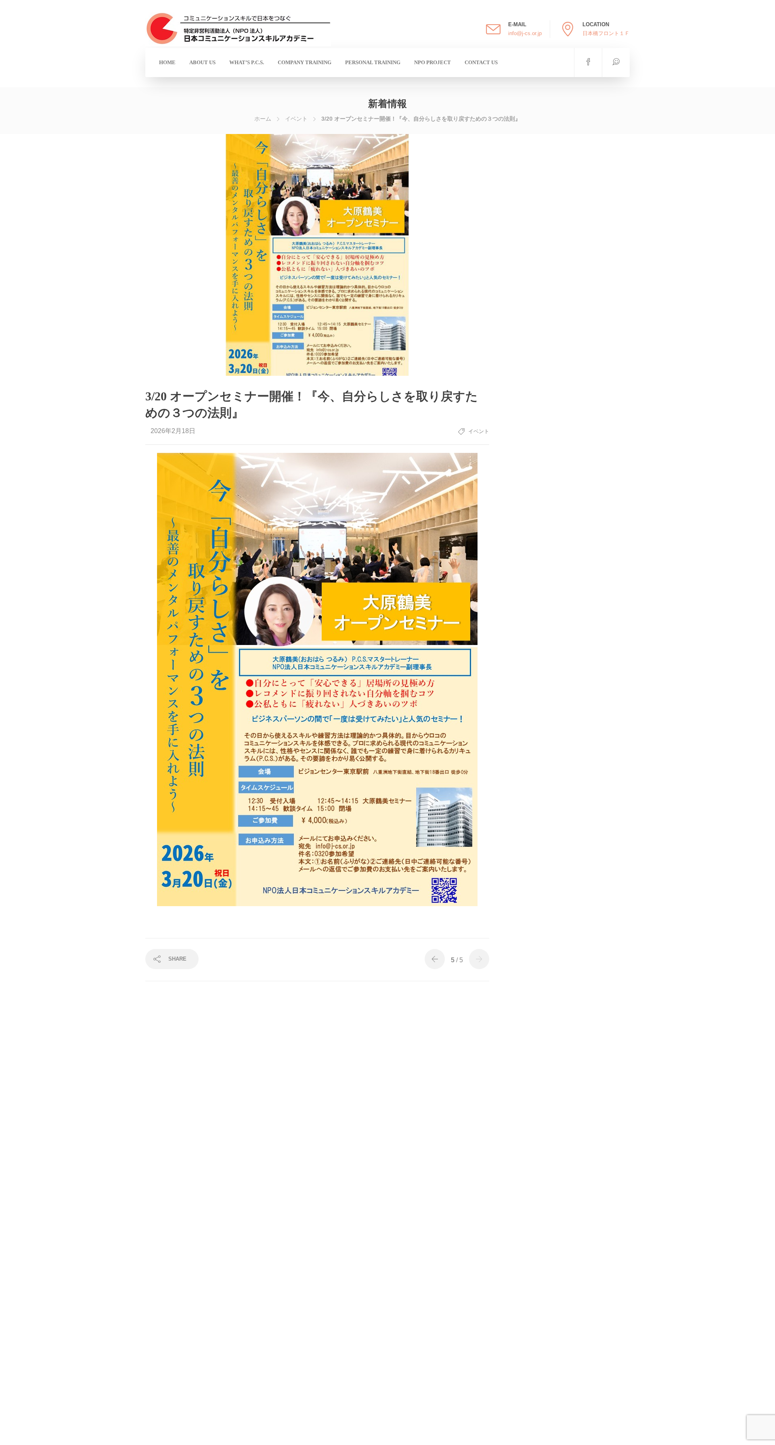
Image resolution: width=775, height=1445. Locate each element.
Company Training (304, 62)
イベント (296, 118)
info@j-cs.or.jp (525, 33)
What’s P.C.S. (246, 62)
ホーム (262, 118)
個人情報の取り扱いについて (397, 1436)
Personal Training (372, 62)
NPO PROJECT (432, 62)
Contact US (481, 62)
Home (167, 62)
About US (202, 62)
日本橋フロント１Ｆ (606, 33)
